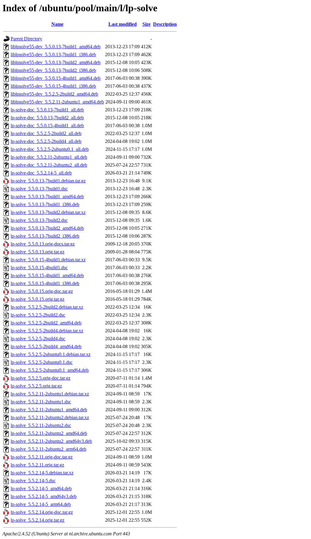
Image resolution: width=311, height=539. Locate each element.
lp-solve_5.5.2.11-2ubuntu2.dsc (41, 425)
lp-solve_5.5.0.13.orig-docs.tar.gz (43, 243)
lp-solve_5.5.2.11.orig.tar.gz (37, 464)
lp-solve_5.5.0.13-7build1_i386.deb (45, 204)
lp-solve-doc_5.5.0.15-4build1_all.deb (47, 125)
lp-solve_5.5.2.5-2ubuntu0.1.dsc (42, 362)
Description (165, 24)
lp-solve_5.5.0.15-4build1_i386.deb (45, 283)
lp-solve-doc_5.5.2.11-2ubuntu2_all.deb (49, 165)
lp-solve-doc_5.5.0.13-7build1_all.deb (47, 109)
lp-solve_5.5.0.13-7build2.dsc (39, 220)
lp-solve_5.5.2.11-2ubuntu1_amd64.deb (49, 409)
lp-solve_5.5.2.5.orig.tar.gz (36, 385)
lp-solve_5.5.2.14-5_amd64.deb (41, 488)
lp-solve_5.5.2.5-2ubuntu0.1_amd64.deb (50, 370)
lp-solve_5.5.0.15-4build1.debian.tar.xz (48, 259)
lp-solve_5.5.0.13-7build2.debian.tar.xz (48, 212)
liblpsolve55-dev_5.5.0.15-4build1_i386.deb (53, 86)
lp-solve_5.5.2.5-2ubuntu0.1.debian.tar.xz (51, 354)
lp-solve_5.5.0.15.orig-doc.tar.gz (42, 291)
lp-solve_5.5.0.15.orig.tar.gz (37, 299)
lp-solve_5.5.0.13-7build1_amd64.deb (47, 196)
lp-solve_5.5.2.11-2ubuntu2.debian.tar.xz (50, 417)
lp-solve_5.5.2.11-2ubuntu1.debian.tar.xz (50, 393)
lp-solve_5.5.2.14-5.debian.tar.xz (42, 472)
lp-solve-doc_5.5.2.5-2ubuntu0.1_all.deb (50, 149)
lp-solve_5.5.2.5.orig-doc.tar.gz (40, 378)
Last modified (122, 24)
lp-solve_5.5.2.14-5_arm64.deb (41, 504)
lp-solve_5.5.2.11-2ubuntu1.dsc (41, 401)
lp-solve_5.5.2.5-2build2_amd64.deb (46, 322)
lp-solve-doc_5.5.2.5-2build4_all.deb (46, 141)
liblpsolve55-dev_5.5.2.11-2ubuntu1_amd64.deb (57, 101)
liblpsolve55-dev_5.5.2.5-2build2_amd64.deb (54, 94)
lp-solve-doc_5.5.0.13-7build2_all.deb (47, 117)
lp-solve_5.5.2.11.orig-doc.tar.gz (42, 456)
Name (57, 24)
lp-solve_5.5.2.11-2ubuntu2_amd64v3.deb (51, 441)
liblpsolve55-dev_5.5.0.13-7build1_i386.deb (53, 54)
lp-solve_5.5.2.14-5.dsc (33, 480)
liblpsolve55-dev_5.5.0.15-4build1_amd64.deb (56, 78)
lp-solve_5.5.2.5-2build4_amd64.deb (46, 346)
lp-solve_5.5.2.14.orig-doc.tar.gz (42, 512)
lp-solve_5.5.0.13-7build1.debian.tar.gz (48, 180)
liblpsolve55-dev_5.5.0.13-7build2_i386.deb (53, 70)
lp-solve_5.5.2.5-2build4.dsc (38, 338)
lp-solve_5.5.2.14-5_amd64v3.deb (44, 496)
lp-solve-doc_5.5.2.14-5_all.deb (41, 172)
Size (146, 24)
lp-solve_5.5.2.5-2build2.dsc (38, 314)
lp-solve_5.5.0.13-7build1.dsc (39, 188)
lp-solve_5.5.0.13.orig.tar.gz (37, 251)
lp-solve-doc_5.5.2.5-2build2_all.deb (46, 133)
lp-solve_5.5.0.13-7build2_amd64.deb (47, 228)
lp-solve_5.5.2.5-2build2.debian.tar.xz (47, 307)
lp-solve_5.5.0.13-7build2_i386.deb (45, 236)
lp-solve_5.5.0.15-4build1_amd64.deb (47, 275)
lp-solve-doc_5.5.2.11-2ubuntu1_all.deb (49, 157)
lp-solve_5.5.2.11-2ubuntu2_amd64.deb (49, 433)
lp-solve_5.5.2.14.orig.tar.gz (37, 520)
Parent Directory (26, 38)
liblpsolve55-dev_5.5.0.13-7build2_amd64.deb (56, 62)
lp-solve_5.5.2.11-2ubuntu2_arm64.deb (48, 449)
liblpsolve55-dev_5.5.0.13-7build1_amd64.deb (56, 46)
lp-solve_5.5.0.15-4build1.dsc (39, 267)
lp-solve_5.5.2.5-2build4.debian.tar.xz (47, 330)
